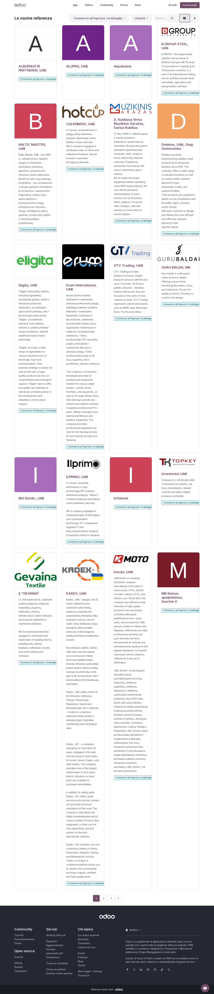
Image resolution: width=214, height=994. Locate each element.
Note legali (84, 971)
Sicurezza (83, 975)
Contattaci (84, 943)
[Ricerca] (172, 18)
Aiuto (138, 5)
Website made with (102, 989)
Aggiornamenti (54, 945)
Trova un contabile (57, 963)
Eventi (81, 953)
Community (106, 5)
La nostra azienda (88, 935)
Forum (17, 943)
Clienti (81, 965)
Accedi (173, 5)
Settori (89, 5)
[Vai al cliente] (36, 42)
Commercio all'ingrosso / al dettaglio (98, 18)
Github (18, 963)
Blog (80, 961)
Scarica (18, 957)
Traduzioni (20, 971)
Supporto (51, 941)
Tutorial (18, 935)
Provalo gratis (190, 5)
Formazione (53, 957)
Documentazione (24, 939)
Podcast (82, 957)
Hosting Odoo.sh (56, 935)
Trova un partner (56, 969)
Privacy (98, 971)
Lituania (140, 18)
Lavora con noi (86, 947)
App (75, 5)
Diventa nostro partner (59, 973)
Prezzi (124, 5)
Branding (83, 939)
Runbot (18, 967)
